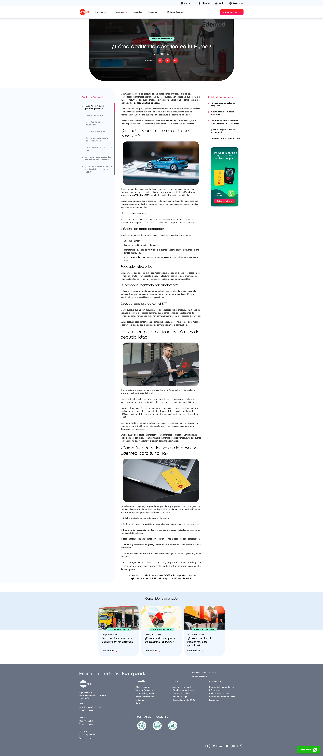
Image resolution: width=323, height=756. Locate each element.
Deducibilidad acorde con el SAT (99, 149)
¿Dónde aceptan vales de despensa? (223, 104)
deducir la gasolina (174, 121)
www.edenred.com (199, 676)
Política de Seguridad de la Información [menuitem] (221, 688)
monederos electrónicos (156, 257)
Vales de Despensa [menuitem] (144, 690)
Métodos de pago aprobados (94, 123)
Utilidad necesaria (94, 115)
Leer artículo (108, 650)
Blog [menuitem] (138, 703)
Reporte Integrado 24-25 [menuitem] (183, 700)
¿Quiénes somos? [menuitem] (143, 687)
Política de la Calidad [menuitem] (219, 693)
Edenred (174, 509)
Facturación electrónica (96, 131)
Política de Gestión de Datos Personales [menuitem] (222, 698)
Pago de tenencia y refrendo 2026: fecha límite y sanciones (225, 122)
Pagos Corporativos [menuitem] (145, 697)
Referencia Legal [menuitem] (179, 697)
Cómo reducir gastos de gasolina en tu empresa (117, 640)
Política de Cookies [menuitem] (181, 693)
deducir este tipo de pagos (146, 103)
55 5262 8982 (87, 738)
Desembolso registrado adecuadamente (97, 139)
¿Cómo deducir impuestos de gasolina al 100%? (161, 640)
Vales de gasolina (133, 257)
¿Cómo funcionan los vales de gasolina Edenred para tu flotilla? (99, 169)
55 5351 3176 (87, 724)
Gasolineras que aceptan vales (225, 138)
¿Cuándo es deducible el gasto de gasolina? (96, 107)
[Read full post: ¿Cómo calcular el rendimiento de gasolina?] (204, 618)
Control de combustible (161, 38)
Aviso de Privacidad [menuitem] (181, 687)
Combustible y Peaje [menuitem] (145, 693)
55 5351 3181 (87, 711)
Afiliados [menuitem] (140, 700)
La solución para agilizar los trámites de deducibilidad (98, 158)
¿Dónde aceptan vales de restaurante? (223, 131)
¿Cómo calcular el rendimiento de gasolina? (199, 641)
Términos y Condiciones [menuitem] (183, 690)
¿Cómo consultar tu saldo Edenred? (222, 113)
